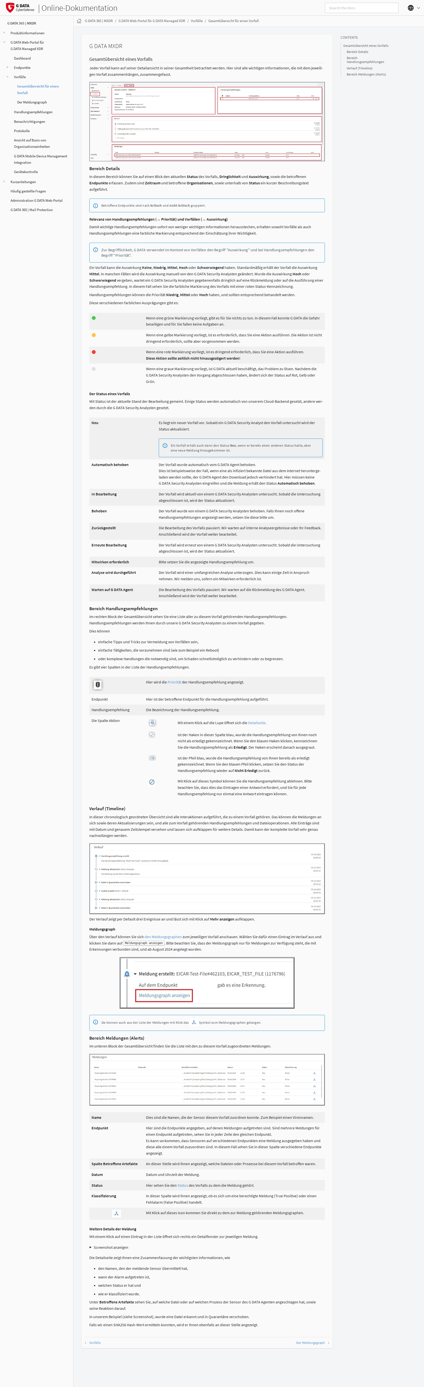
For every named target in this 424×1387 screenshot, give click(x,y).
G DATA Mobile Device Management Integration (40, 159)
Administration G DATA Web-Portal (37, 200)
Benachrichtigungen (29, 121)
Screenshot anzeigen (111, 1247)
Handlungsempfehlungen (33, 112)
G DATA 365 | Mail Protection (32, 209)
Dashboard (22, 58)
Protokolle (22, 130)
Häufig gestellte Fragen (28, 191)
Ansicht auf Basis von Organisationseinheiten (32, 143)
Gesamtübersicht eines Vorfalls (365, 46)
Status (182, 1185)
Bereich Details (357, 52)
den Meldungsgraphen (163, 936)
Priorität (174, 682)
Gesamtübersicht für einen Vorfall (38, 89)
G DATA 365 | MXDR (21, 23)
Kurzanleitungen (23, 181)
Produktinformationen (27, 33)
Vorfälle (20, 77)
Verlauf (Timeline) (359, 68)
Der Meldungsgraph (32, 102)
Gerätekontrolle (26, 171)
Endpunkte (22, 67)
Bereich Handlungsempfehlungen (365, 60)
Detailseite (256, 722)
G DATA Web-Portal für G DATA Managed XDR (27, 45)
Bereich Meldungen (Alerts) (366, 74)
